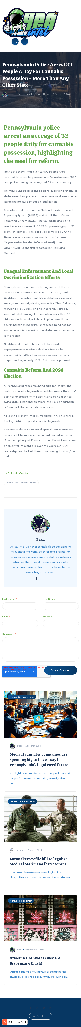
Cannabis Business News (22, 801)
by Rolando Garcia (16, 473)
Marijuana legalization (21, 900)
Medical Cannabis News (22, 696)
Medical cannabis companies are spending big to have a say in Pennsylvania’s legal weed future (39, 759)
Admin (20, 850)
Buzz (12, 94)
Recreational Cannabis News (33, 94)
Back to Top (42, 1016)
